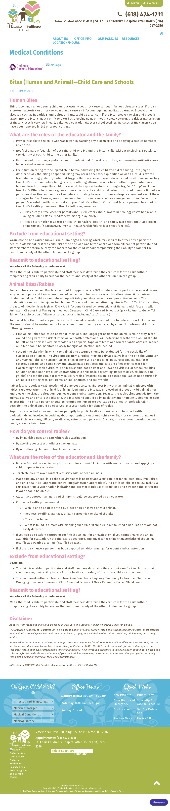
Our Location (122, 709)
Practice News (123, 718)
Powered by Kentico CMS (66, 791)
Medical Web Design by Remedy (37, 791)
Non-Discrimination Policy (72, 785)
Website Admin (117, 791)
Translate (80, 754)
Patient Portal (146, 695)
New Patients (122, 695)
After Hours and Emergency (124, 702)
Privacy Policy (104, 791)
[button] (61, 38)
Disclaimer (89, 791)
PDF (12, 90)
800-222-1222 (83, 21)
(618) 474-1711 (144, 14)
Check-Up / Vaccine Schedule (148, 702)
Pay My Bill (144, 718)
